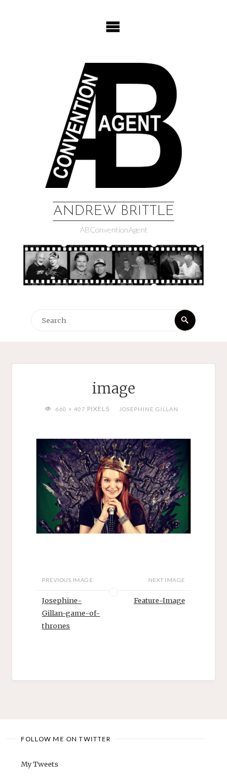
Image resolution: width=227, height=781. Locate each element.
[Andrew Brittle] (113, 125)
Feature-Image (159, 600)
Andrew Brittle (113, 211)
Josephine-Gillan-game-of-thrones (71, 613)
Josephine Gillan (149, 409)
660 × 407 (71, 409)
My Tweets (39, 764)
